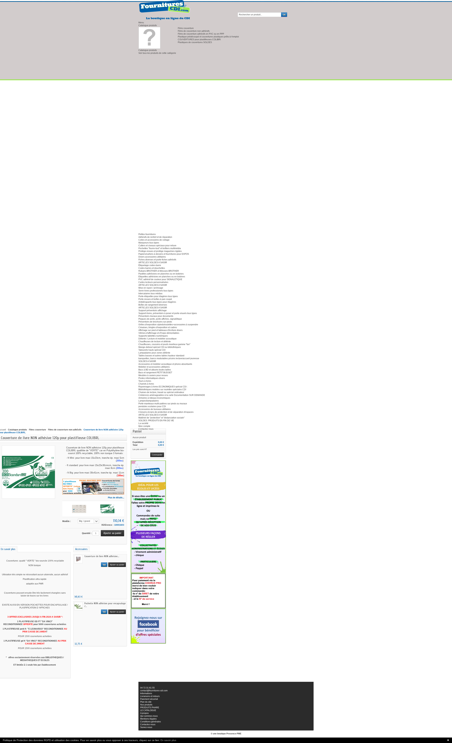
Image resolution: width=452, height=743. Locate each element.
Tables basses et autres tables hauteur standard (161, 355)
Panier (137, 431)
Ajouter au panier (117, 565)
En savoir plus (168, 740)
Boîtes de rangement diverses (152, 305)
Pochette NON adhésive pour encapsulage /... (105, 605)
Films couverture (186, 28)
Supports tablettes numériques (153, 336)
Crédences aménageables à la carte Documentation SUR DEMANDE (171, 395)
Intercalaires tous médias (150, 293)
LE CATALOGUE (148, 710)
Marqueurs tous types (148, 242)
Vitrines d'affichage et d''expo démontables (158, 333)
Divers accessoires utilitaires (152, 257)
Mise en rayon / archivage (150, 288)
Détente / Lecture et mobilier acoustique (157, 338)
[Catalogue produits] (149, 38)
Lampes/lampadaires (148, 401)
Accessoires (81, 549)
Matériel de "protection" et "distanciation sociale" (161, 417)
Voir (104, 565)
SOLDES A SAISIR (147, 361)
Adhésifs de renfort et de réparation (155, 237)
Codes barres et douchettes (151, 268)
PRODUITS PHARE (149, 707)
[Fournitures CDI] (164, 10)
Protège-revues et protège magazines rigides (160, 251)
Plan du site (145, 702)
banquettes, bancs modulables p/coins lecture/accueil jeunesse (168, 358)
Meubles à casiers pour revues (153, 375)
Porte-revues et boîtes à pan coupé (155, 299)
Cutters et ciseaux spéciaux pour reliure (157, 245)
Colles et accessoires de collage (154, 240)
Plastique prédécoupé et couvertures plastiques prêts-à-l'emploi (208, 36)
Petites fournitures (147, 234)
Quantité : (87, 533)
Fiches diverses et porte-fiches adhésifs (157, 259)
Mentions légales (148, 719)
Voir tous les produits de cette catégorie (157, 53)
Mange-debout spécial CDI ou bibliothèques (159, 347)
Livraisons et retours (150, 696)
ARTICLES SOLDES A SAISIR (152, 262)
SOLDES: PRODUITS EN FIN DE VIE (156, 420)
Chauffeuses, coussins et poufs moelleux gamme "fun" (164, 344)
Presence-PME (233, 733)
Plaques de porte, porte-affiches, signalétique (160, 319)
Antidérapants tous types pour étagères (157, 302)
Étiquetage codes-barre (149, 265)
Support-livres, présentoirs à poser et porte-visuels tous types (167, 313)
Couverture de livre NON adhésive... (101, 556)
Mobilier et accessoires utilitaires (154, 367)
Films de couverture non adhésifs (194, 31)
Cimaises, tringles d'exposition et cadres (157, 327)
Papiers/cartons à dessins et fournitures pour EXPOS (163, 254)
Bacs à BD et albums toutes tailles (154, 370)
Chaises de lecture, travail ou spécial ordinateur (161, 392)
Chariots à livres (146, 384)
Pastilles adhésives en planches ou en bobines (161, 274)
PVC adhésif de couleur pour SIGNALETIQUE (160, 279)
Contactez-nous (147, 724)
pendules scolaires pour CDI (152, 406)
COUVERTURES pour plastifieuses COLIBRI (199, 39)
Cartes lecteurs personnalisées (153, 282)
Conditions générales (150, 721)
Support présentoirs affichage (152, 310)
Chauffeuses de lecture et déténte (154, 341)
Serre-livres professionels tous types (155, 290)
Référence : (107, 525)
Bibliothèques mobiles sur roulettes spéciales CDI (162, 389)
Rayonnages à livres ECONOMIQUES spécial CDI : (163, 386)
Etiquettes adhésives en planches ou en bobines (161, 276)
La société (143, 423)
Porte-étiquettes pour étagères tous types (158, 296)
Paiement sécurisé (149, 699)
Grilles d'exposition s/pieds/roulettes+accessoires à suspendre (168, 324)
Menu (141, 22)
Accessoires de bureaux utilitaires (154, 409)
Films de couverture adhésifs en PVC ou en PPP (201, 34)
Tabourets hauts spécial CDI (151, 350)
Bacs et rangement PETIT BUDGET (155, 372)
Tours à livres (144, 381)
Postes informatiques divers (151, 378)
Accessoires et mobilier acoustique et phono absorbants (165, 364)
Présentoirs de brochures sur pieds (155, 322)
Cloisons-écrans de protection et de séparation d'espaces (166, 412)
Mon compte (144, 426)
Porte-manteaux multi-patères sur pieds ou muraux (162, 403)
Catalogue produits (147, 25)
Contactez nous (145, 429)
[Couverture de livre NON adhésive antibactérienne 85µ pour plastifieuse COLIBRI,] (79, 509)
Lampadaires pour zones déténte (154, 353)
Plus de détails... (116, 497)
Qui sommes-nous (149, 716)
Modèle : (66, 521)
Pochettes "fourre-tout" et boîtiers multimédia (159, 248)
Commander (157, 455)
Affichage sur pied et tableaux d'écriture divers (160, 330)
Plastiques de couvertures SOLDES (195, 42)
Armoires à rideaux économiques (154, 398)
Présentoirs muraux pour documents (155, 316)
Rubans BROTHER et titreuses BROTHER (158, 271)
